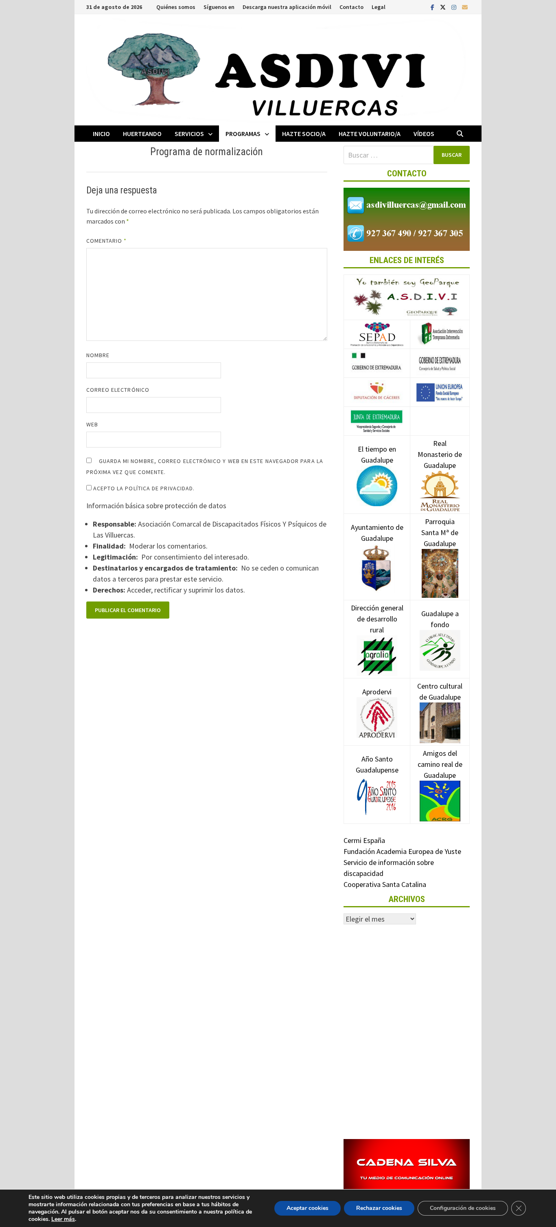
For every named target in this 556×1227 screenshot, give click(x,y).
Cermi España (364, 840)
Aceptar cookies (307, 1208)
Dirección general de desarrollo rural (377, 618)
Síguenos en (219, 7)
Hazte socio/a (304, 134)
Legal (378, 7)
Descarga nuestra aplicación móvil (287, 7)
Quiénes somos (175, 7)
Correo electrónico (117, 389)
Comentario (106, 240)
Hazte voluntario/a (370, 134)
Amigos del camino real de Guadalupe (440, 764)
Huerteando (142, 134)
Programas (242, 134)
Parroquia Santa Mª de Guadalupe (439, 532)
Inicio (101, 134)
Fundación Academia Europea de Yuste (402, 851)
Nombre (97, 355)
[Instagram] (454, 6)
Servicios (189, 134)
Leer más (63, 1219)
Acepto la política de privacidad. (143, 488)
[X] (443, 6)
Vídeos (424, 134)
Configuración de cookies (463, 1208)
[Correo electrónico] (465, 6)
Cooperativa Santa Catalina (385, 884)
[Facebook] (433, 6)
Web (92, 424)
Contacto (351, 7)
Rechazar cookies (379, 1208)
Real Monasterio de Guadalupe (440, 454)
